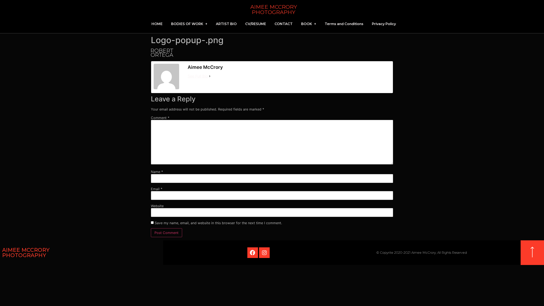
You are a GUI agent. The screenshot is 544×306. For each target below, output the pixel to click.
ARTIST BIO (226, 24)
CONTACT (284, 24)
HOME (157, 24)
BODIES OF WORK (187, 24)
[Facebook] (252, 252)
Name (157, 171)
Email (156, 189)
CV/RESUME (255, 24)
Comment (160, 117)
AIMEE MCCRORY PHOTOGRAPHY (273, 9)
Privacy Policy (384, 24)
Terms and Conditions (344, 24)
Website (157, 206)
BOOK (306, 24)
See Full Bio (198, 76)
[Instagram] (264, 252)
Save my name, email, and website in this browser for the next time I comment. (218, 223)
